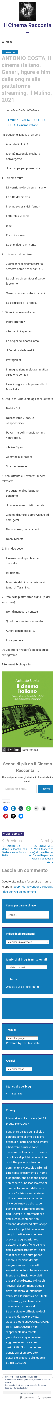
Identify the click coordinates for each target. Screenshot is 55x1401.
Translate (34, 1043)
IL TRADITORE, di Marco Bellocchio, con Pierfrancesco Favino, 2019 (14, 847)
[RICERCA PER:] (27, 915)
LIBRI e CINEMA (14, 834)
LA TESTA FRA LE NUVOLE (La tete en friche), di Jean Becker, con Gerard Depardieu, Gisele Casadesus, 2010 (40, 850)
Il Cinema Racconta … (27, 28)
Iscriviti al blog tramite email (26, 959)
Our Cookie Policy (20, 1388)
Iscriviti (46, 788)
